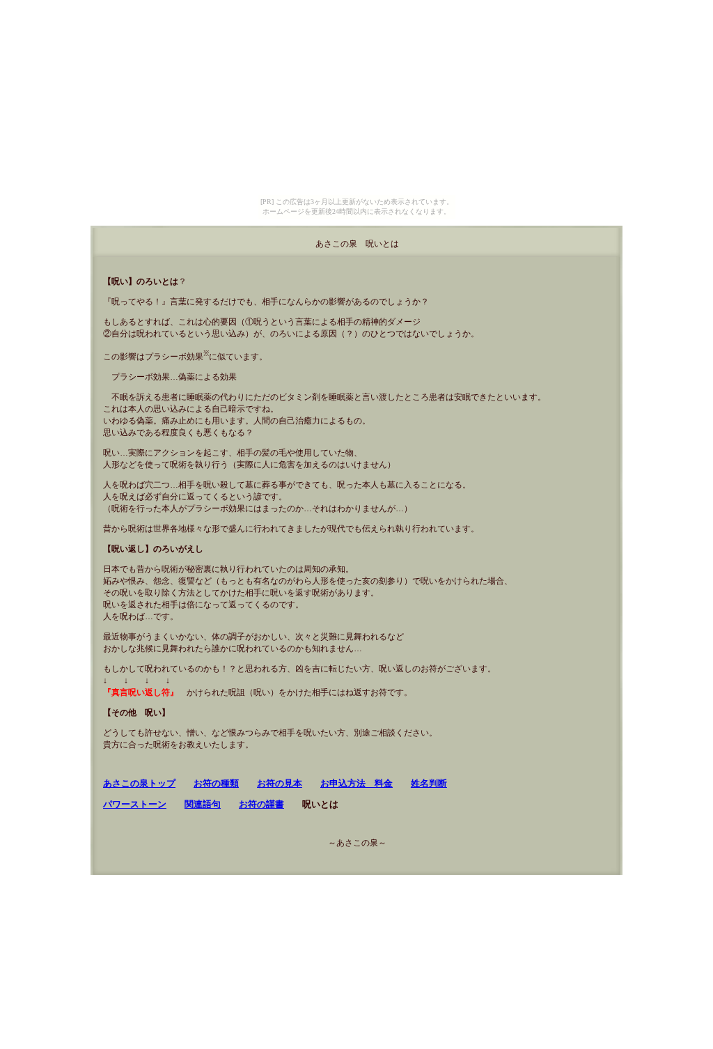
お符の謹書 (261, 804)
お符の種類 (216, 783)
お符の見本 (279, 783)
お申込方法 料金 (356, 783)
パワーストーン (134, 804)
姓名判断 (429, 783)
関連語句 (203, 804)
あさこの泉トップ (139, 783)
